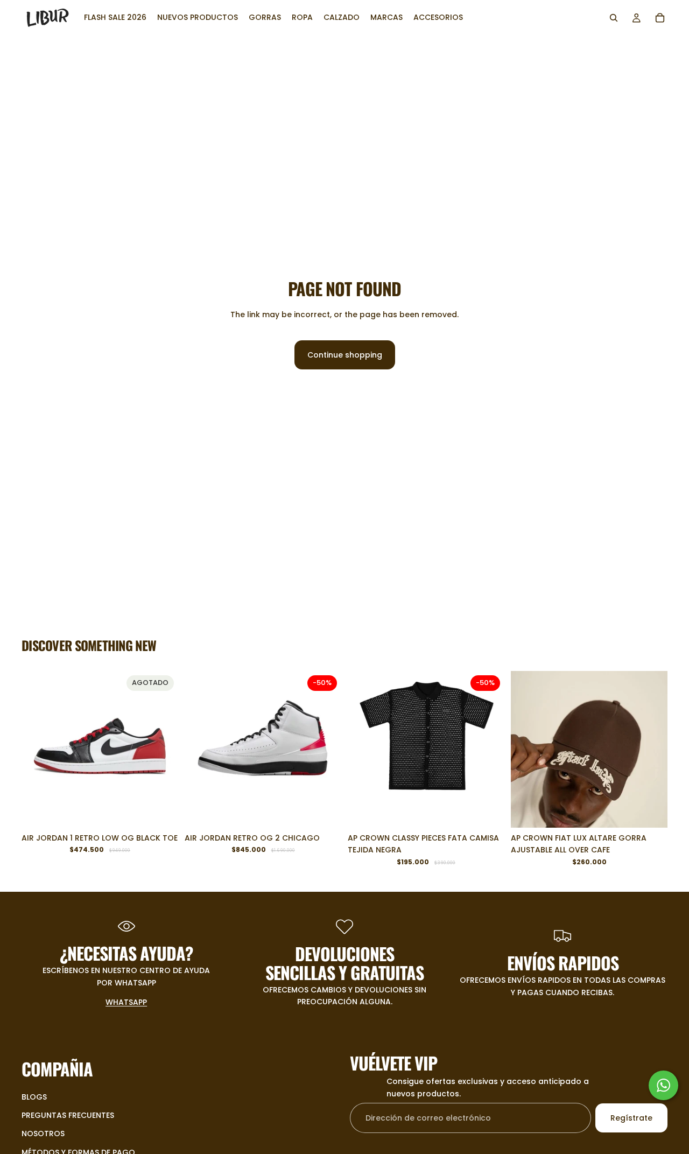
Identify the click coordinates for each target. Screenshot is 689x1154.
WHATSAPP (126, 1002)
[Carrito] (660, 18)
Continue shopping (344, 354)
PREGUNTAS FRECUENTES (68, 1115)
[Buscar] (613, 18)
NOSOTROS (43, 1134)
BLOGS (34, 1097)
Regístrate (631, 1118)
